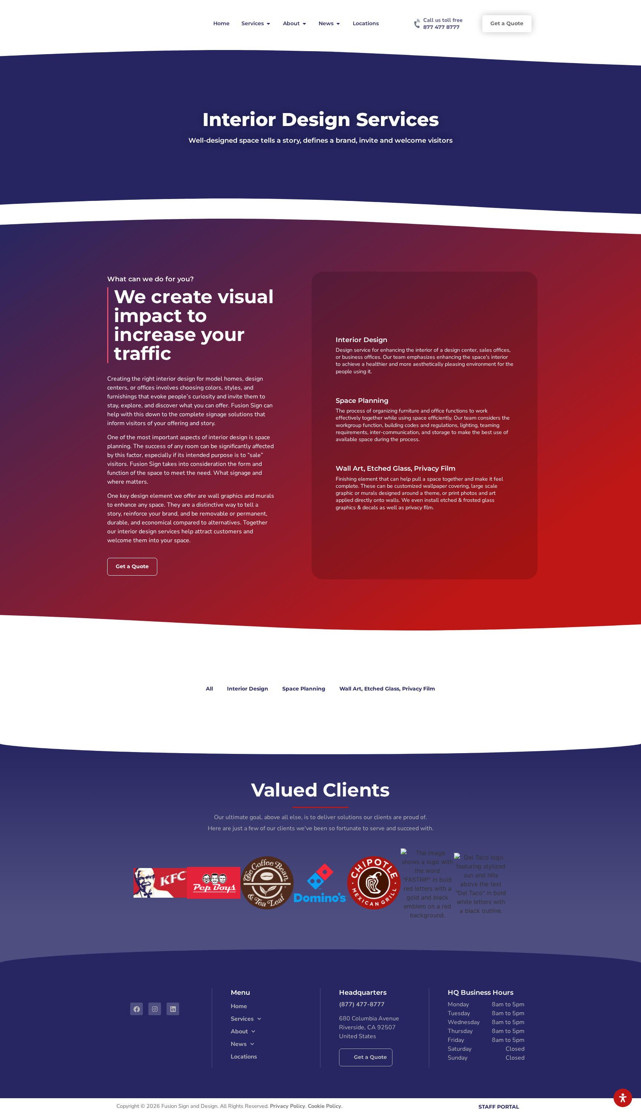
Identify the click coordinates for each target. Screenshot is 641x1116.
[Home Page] (142, 23)
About (239, 1031)
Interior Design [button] (247, 688)
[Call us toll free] (418, 24)
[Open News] (338, 23)
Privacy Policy (287, 1106)
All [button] (209, 688)
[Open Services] (268, 23)
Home (239, 1006)
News (239, 1044)
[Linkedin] (173, 1009)
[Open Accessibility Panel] (623, 1098)
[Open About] (304, 23)
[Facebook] (136, 1009)
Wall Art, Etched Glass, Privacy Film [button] (387, 688)
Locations (244, 1057)
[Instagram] (154, 1009)
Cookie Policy (324, 1106)
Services (242, 1019)
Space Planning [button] (303, 688)
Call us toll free (443, 20)
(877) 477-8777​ (362, 1004)
